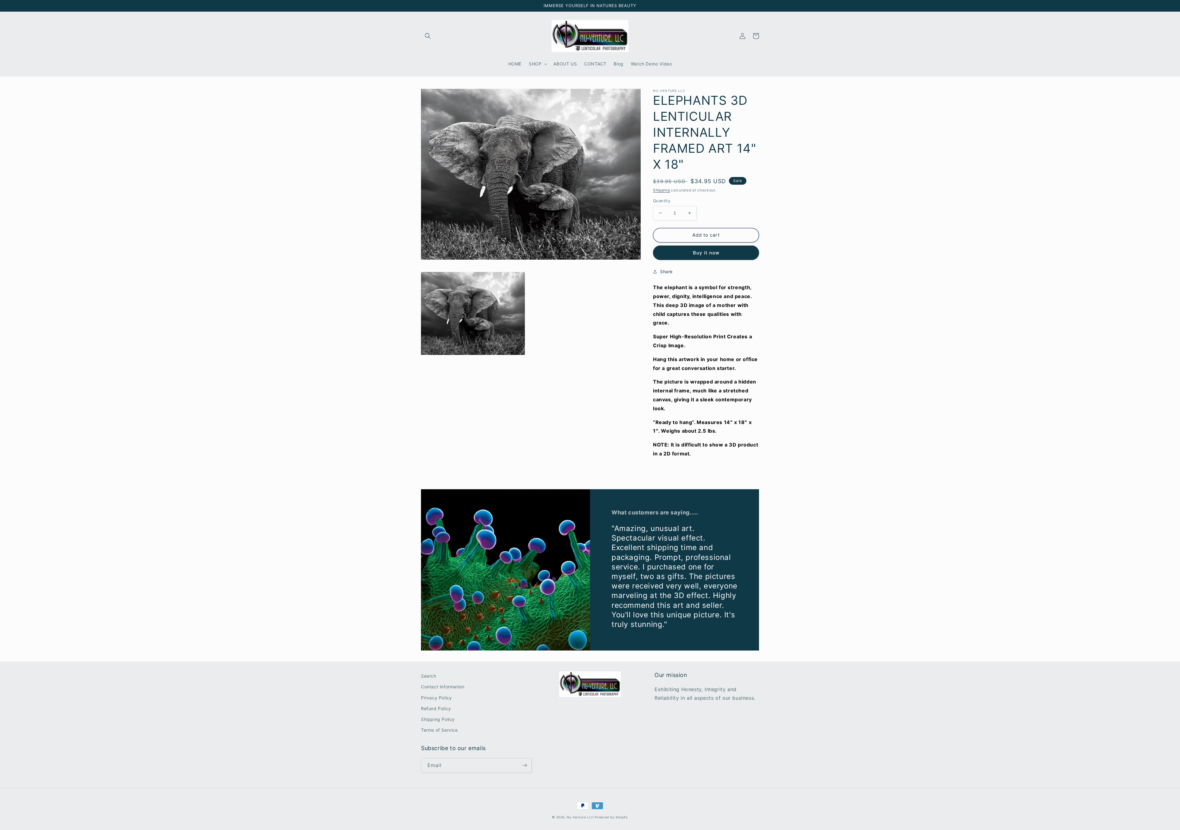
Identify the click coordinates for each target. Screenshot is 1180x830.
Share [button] (666, 271)
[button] (428, 36)
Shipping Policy (438, 719)
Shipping (661, 190)
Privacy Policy (436, 697)
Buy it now (706, 253)
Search (428, 676)
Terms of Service (439, 730)
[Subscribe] (524, 765)
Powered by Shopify (611, 817)
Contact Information (442, 686)
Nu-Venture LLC (580, 817)
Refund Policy (436, 708)
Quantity (661, 200)
